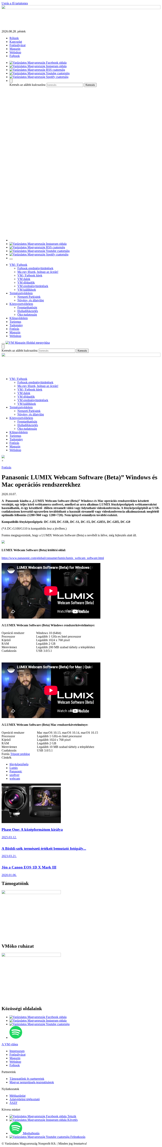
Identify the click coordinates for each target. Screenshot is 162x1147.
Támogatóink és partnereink (26, 1078)
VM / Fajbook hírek (29, 275)
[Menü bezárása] (11, 259)
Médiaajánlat (17, 1095)
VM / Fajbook (18, 264)
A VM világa (10, 1044)
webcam (14, 778)
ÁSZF (13, 1102)
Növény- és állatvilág (30, 300)
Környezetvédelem (21, 304)
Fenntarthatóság (27, 307)
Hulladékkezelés (27, 311)
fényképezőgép (18, 764)
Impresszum (16, 1051)
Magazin (14, 48)
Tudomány (16, 325)
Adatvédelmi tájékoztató (24, 1099)
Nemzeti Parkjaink (28, 296)
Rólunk (14, 38)
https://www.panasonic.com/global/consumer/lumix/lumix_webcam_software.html (53, 558)
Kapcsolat (15, 41)
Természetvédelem (21, 293)
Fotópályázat (17, 45)
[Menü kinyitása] (3, 343)
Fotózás (14, 328)
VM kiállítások (26, 289)
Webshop (15, 52)
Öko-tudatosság (27, 314)
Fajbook (14, 56)
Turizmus (15, 321)
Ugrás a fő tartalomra (15, 3)
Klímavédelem (18, 318)
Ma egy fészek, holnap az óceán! (37, 272)
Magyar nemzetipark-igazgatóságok (31, 1082)
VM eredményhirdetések (32, 286)
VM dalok (23, 279)
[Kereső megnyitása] (11, 81)
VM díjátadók (26, 282)
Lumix (13, 767)
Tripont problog (20, 754)
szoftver (14, 775)
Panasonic (15, 771)
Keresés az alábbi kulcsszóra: (27, 84)
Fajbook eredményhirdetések (35, 268)
